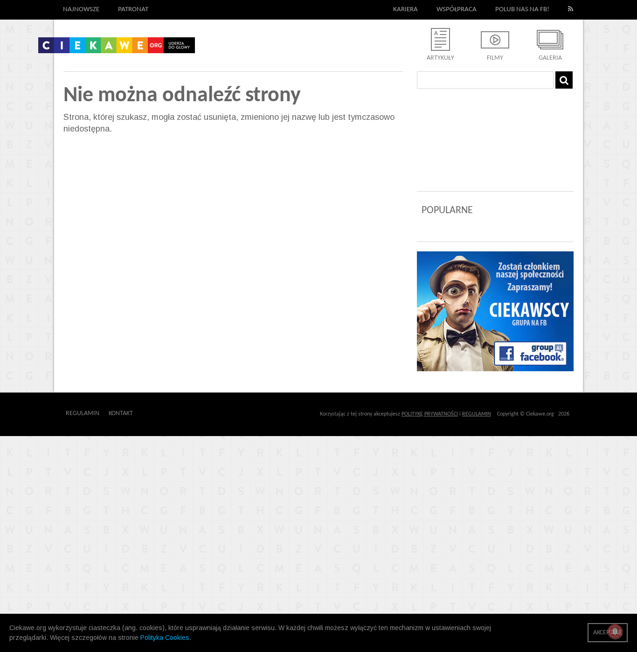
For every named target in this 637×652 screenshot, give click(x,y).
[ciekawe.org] (116, 48)
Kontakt (121, 413)
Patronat (133, 9)
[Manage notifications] (615, 631)
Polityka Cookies (164, 637)
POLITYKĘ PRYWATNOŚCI (430, 414)
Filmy (495, 58)
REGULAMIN (476, 414)
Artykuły (440, 58)
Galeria (550, 58)
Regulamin (82, 413)
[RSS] (571, 10)
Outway (154, 413)
